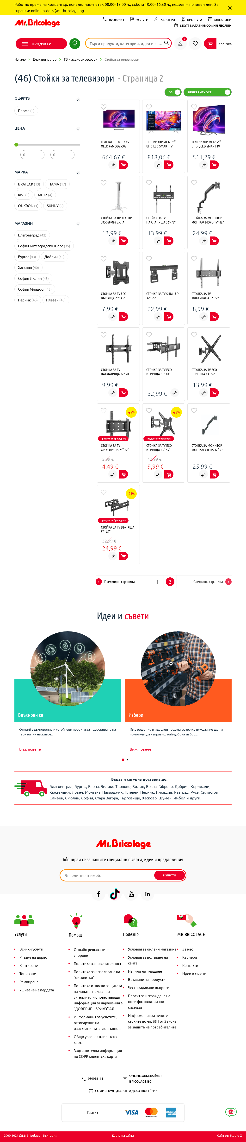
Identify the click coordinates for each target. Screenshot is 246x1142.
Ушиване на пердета (36, 990)
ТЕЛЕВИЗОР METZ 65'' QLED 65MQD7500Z (115, 144)
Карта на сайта (123, 1135)
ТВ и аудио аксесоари (80, 59)
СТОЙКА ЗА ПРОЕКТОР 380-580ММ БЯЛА (116, 220)
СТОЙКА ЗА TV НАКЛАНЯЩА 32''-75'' (161, 220)
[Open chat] (231, 1113)
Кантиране (28, 965)
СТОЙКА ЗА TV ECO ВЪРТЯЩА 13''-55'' (204, 371)
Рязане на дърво (33, 957)
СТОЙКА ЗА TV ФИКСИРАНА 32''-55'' (205, 295)
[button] (123, 760)
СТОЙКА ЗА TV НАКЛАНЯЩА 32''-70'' (115, 371)
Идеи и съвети (194, 973)
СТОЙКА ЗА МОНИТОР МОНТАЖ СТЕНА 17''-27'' (207, 447)
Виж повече (30, 748)
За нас (187, 949)
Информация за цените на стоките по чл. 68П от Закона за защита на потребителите (152, 1021)
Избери (136, 715)
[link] (180, 43)
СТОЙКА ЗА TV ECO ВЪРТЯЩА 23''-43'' (113, 295)
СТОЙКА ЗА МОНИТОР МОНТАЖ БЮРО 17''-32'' (207, 220)
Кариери (189, 957)
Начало (20, 59)
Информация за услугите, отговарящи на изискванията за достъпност (98, 1022)
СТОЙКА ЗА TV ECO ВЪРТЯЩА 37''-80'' (159, 371)
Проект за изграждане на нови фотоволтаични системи (149, 1001)
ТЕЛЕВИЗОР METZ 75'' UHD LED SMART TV (161, 144)
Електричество (44, 59)
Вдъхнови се (30, 715)
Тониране (27, 973)
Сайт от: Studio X (229, 1135)
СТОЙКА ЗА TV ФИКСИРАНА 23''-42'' (115, 447)
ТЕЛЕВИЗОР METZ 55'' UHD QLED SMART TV (206, 144)
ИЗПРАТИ (169, 875)
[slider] (16, 145)
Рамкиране (28, 981)
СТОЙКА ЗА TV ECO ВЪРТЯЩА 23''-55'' (159, 447)
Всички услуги (31, 949)
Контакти (190, 965)
